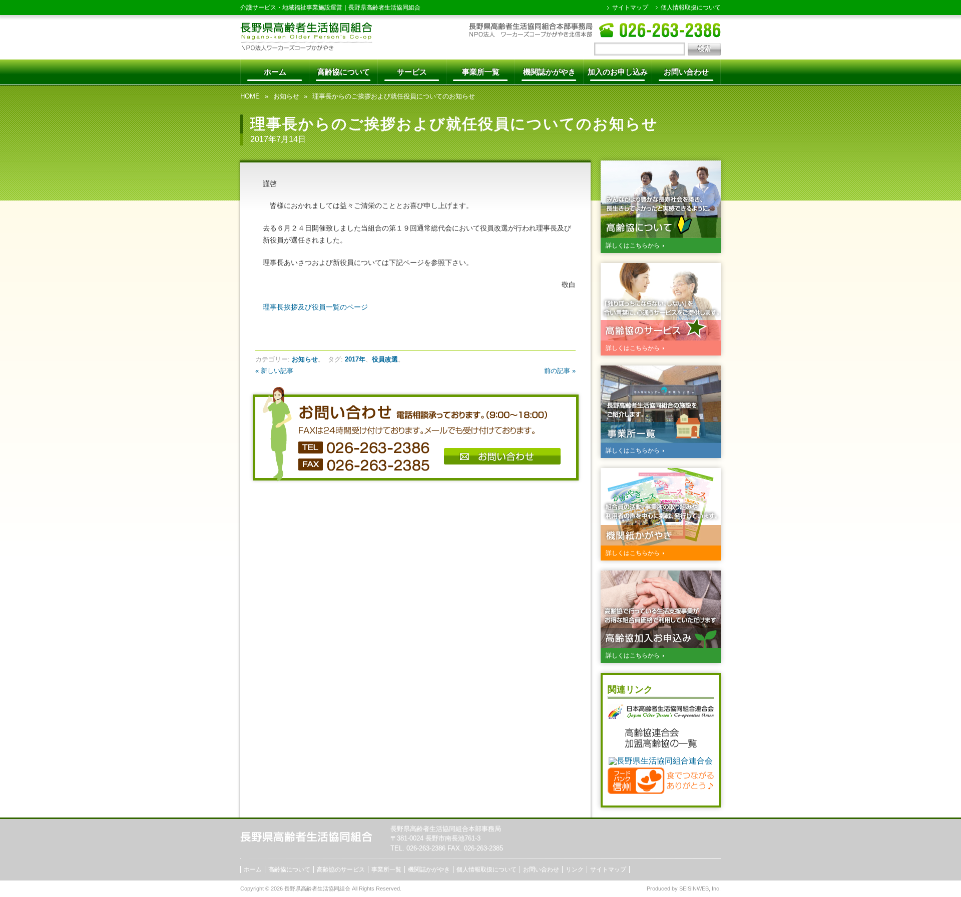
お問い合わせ (686, 72)
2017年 (355, 359)
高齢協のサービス (341, 869)
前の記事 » (560, 370)
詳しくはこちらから (633, 245)
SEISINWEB (694, 889)
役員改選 (385, 359)
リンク (575, 869)
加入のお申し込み (618, 72)
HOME (250, 96)
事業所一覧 (481, 72)
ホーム (275, 72)
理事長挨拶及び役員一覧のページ (315, 307)
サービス (412, 72)
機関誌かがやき (549, 72)
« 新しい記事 (274, 370)
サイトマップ (630, 7)
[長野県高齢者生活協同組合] (306, 48)
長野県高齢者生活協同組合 (384, 7)
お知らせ (286, 96)
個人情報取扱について (691, 7)
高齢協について (343, 72)
